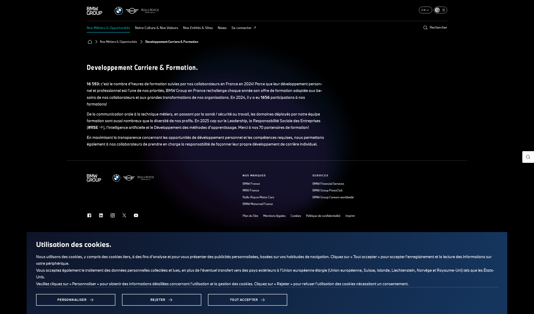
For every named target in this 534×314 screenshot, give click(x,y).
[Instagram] (112, 215)
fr (424, 10)
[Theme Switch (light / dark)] (440, 10)
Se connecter (242, 27)
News (222, 27)
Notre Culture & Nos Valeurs (156, 27)
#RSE (93, 127)
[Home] (89, 41)
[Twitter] (124, 215)
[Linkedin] (100, 215)
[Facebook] (89, 215)
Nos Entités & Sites (198, 27)
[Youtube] (136, 215)
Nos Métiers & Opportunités (108, 27)
